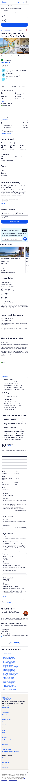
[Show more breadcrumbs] (2, 5)
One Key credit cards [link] (6, 719)
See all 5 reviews (4, 62)
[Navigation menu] (26, 2)
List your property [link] (5, 707)
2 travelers (7, 218)
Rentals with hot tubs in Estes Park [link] (10, 666)
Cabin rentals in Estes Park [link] (9, 661)
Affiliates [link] (4, 735)
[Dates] (14, 16)
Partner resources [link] (5, 714)
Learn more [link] (4, 452)
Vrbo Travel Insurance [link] (6, 721)
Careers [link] (3, 732)
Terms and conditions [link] (6, 742)
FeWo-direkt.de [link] (5, 762)
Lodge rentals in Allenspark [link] (9, 670)
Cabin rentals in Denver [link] (8, 660)
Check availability (14, 221)
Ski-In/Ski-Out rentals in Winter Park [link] (11, 676)
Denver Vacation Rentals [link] (8, 677)
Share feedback (14, 642)
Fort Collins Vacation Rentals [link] (9, 681)
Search (14, 24)
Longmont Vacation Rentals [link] (9, 682)
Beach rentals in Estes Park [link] (9, 658)
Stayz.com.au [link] (5, 767)
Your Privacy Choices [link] (6, 749)
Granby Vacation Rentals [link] (8, 685)
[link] (26, 30)
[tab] (7, 653)
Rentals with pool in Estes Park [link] (10, 674)
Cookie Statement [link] (6, 746)
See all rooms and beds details (9, 178)
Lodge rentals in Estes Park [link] (9, 672)
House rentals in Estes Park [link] (9, 669)
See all (2, 101)
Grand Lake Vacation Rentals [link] (9, 686)
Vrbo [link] (3, 757)
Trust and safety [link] (5, 712)
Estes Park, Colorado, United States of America (16, 12)
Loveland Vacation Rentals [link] (9, 684)
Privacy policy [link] (5, 744)
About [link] (3, 730)
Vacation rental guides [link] (6, 717)
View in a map (5, 119)
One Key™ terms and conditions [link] (8, 739)
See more (3, 203)
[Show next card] (27, 46)
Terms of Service (13, 780)
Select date (7, 213)
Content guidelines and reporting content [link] (10, 751)
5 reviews (9, 445)
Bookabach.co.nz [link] (5, 764)
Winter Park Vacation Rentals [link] (9, 689)
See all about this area (6, 133)
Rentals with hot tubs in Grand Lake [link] (11, 668)
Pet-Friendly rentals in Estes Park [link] (10, 673)
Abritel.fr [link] (4, 760)
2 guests (6, 21)
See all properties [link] (7, 30)
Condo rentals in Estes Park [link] (9, 662)
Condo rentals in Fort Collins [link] (9, 664)
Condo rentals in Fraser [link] (8, 665)
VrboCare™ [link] (4, 710)
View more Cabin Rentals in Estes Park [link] (9, 358)
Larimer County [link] (8, 5)
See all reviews (7, 602)
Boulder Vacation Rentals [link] (8, 680)
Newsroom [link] (4, 737)
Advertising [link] (4, 724)
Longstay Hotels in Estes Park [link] (9, 657)
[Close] (27, 772)
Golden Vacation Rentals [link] (8, 678)
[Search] (25, 239)
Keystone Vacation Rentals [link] (9, 688)
